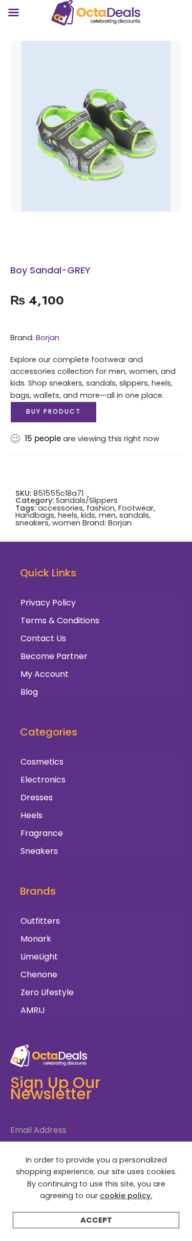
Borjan (47, 338)
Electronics (43, 780)
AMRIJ (32, 1010)
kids (88, 515)
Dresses (36, 797)
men (107, 515)
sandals (134, 515)
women (66, 523)
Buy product (53, 411)
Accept (96, 1220)
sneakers (32, 523)
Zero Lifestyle (47, 992)
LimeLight (39, 957)
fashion (101, 508)
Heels (31, 815)
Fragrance (41, 833)
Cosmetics (41, 762)
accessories (60, 508)
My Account (44, 674)
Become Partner (54, 656)
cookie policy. (126, 1196)
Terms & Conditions (59, 620)
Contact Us (43, 638)
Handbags (34, 515)
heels (67, 515)
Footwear (136, 508)
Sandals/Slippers (87, 500)
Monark (35, 939)
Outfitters (40, 921)
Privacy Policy (48, 603)
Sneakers (39, 851)
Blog (29, 692)
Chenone (38, 974)
